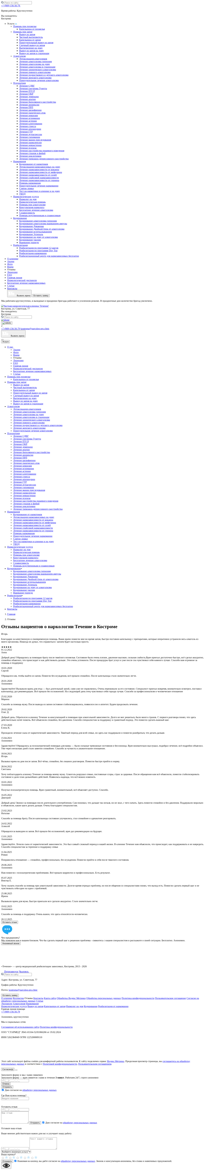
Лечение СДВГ (27, 86)
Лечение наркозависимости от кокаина (39, 169)
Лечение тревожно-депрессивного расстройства (44, 158)
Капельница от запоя (30, 40)
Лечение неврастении (30, 145)
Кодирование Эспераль (31, 234)
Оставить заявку (40, 295)
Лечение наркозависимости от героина (39, 180)
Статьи (10, 285)
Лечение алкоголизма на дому (34, 64)
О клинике (12, 258)
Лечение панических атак (32, 113)
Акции (10, 261)
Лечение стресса (27, 126)
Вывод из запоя (27, 34)
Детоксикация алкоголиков (33, 58)
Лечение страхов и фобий (32, 153)
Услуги (5, 342)
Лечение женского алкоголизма (35, 77)
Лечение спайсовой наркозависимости (39, 177)
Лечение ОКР (26, 94)
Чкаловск (24, 971)
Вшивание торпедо (29, 242)
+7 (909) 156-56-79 (11, 5)
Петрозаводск (11, 971)
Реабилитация (20, 245)
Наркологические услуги (26, 196)
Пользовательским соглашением (94, 1064)
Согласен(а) (7, 1069)
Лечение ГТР (26, 131)
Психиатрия (19, 83)
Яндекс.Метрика (115, 1061)
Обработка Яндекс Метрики (71, 998)
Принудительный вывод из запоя (36, 42)
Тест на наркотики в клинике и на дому (39, 191)
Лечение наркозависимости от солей (38, 175)
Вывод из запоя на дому (31, 50)
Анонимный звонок (10, 943)
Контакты (12, 288)
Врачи (10, 267)
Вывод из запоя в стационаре (34, 53)
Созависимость (27, 212)
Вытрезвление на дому (31, 48)
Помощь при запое (22, 31)
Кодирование (20, 218)
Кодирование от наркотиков (33, 164)
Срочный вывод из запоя (32, 45)
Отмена (5, 1084)
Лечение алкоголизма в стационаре (37, 67)
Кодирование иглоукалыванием (35, 231)
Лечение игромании (29, 118)
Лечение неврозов (28, 115)
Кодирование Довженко (31, 226)
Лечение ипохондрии (30, 129)
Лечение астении (28, 121)
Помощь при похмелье (24, 26)
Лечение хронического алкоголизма (37, 69)
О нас (10, 347)
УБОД (22, 194)
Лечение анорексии (29, 104)
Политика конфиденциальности (138, 998)
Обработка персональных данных (103, 998)
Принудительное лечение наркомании (38, 185)
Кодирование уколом (30, 240)
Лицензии (12, 272)
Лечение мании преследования (35, 140)
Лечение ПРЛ (26, 107)
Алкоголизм (19, 56)
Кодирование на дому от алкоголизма (38, 237)
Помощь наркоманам (30, 183)
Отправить (7, 1087)
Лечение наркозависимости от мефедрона (40, 172)
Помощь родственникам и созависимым (39, 215)
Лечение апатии (27, 99)
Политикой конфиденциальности (60, 1064)
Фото (10, 264)
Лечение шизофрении (30, 110)
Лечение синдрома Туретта (33, 88)
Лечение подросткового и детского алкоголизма (43, 75)
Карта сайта (50, 998)
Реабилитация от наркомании (113, 1006)
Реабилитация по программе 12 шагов (38, 248)
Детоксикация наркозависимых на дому (39, 167)
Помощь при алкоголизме (32, 204)
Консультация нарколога (31, 207)
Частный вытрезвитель (31, 37)
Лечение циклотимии (30, 156)
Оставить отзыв (9, 922)
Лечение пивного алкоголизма (35, 72)
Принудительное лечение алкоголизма (39, 80)
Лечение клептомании (30, 123)
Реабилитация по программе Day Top (38, 250)
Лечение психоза (27, 148)
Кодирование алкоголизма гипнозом (38, 221)
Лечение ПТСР (27, 91)
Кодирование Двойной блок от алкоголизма (41, 229)
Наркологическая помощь (32, 202)
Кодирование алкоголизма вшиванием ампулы (43, 223)
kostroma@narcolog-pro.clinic (35, 328)
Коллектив (18, 998)
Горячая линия (14, 277)
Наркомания (19, 161)
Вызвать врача (22, 295)
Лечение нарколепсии (30, 142)
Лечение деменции (29, 96)
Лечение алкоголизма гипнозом (35, 61)
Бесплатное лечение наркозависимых (26, 283)
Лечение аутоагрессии (30, 134)
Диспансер (6, 1003)
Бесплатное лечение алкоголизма (36, 210)
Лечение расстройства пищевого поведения (41, 150)
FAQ (9, 275)
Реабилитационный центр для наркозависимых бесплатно (49, 256)
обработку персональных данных (39, 1090)
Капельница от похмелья (32, 29)
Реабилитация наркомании (33, 253)
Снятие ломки (26, 188)
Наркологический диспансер (22, 280)
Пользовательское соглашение (170, 998)
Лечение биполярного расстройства (37, 102)
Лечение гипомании (29, 137)
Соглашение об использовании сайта (20, 1027)
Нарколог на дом (27, 199)
